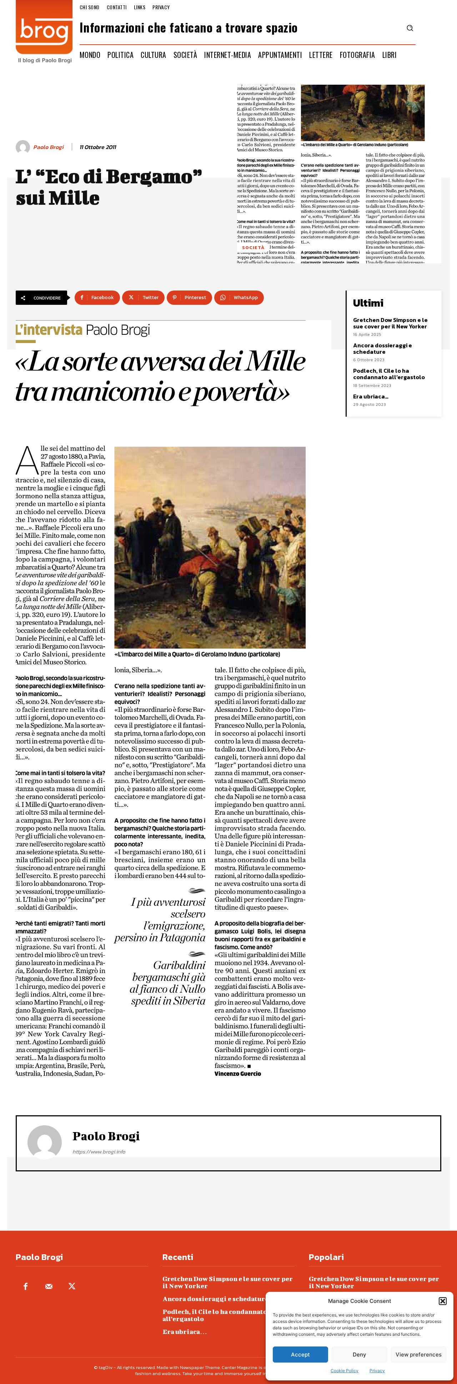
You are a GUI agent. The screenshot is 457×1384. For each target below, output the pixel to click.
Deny (359, 1354)
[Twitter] (72, 1287)
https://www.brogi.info (98, 1151)
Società (253, 247)
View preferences (419, 1354)
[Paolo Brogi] (24, 147)
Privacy (377, 1370)
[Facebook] (25, 1287)
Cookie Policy (344, 1370)
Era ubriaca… (370, 396)
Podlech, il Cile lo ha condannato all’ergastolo (389, 373)
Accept (300, 1354)
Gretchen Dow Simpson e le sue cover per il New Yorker (390, 323)
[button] (442, 1301)
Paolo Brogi (48, 147)
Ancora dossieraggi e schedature (382, 348)
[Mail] (49, 1287)
